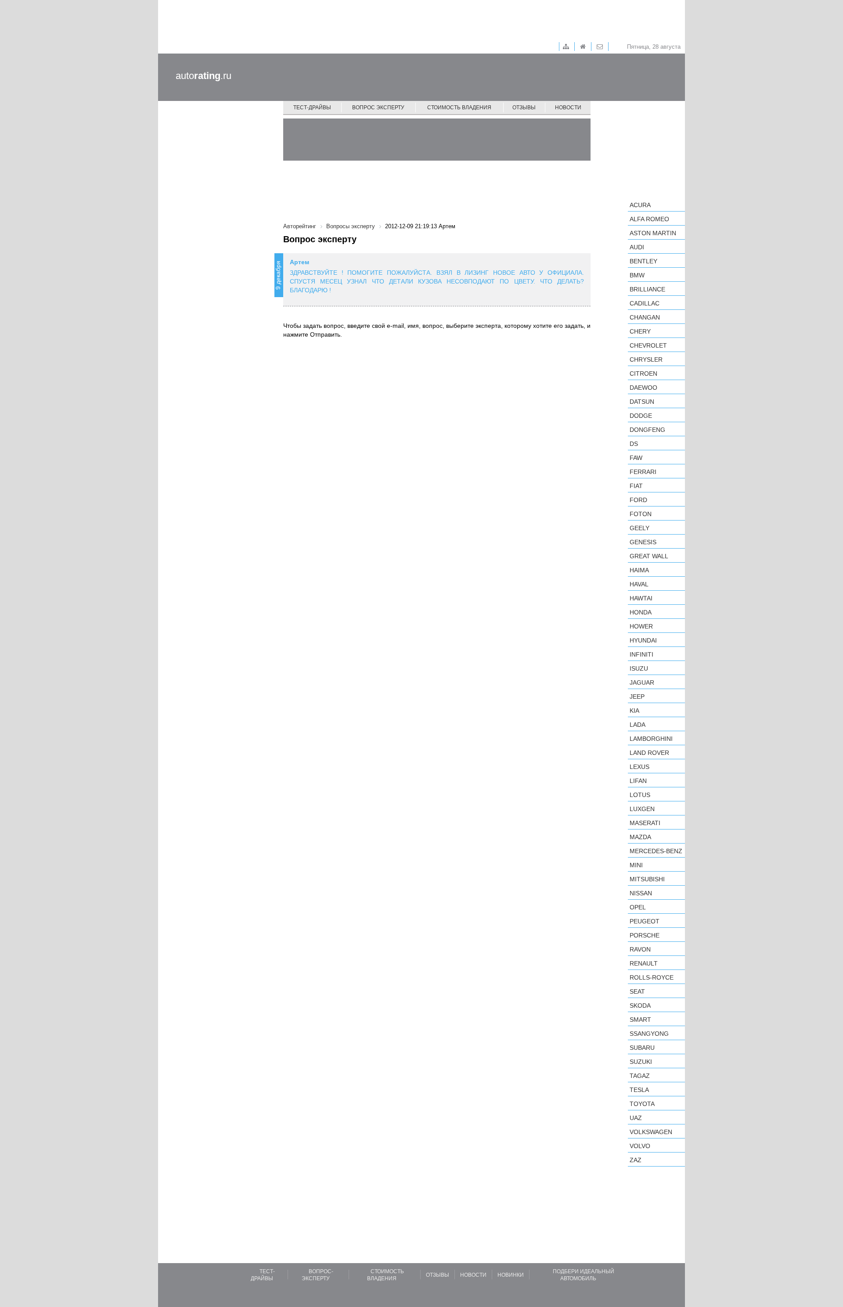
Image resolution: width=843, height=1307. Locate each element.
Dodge (641, 415)
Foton (641, 513)
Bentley (643, 261)
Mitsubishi (647, 879)
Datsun (642, 401)
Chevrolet (648, 345)
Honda (641, 612)
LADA (637, 724)
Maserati (645, 822)
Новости (568, 107)
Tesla (639, 1089)
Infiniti (641, 654)
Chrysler (646, 359)
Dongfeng (647, 429)
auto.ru (203, 75)
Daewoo (643, 387)
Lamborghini (651, 738)
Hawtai (641, 598)
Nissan (641, 893)
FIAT (636, 485)
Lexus (639, 766)
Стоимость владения (459, 107)
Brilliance (647, 289)
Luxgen (642, 808)
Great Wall (649, 556)
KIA (634, 710)
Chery (640, 331)
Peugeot (644, 921)
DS (634, 443)
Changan (645, 317)
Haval (639, 584)
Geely (639, 527)
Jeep (637, 696)
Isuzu (639, 668)
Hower (641, 626)
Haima (639, 570)
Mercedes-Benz (656, 851)
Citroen (643, 373)
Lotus (640, 794)
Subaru (642, 1047)
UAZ (636, 1117)
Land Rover (649, 752)
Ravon (640, 949)
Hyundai (643, 640)
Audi (637, 247)
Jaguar (642, 682)
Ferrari (643, 471)
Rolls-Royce (652, 977)
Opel (638, 907)
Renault (644, 963)
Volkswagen (651, 1131)
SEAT (637, 991)
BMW (637, 275)
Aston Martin (653, 233)
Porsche (644, 935)
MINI (636, 865)
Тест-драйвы (312, 107)
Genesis (643, 542)
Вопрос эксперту (378, 107)
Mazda (640, 836)
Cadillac (644, 303)
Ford (638, 499)
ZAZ (635, 1159)
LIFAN (638, 780)
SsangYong (649, 1033)
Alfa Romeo (649, 219)
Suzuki (641, 1061)
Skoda (640, 1005)
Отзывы (524, 107)
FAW (636, 457)
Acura (640, 204)
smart (640, 1019)
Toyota (642, 1103)
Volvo (640, 1145)
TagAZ (640, 1075)
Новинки (510, 1275)
